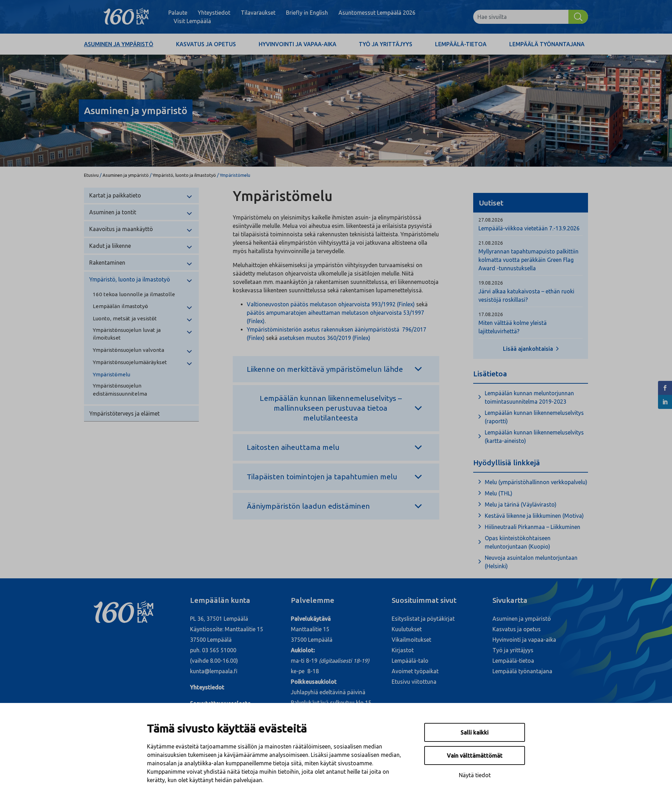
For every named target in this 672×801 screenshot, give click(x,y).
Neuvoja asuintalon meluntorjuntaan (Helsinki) (531, 562)
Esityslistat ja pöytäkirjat (423, 618)
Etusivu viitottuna (414, 681)
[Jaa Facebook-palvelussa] (665, 388)
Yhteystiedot (214, 12)
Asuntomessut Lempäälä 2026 (376, 12)
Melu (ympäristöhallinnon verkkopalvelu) (536, 482)
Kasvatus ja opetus (206, 44)
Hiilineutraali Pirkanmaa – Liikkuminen (532, 527)
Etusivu (91, 175)
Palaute (177, 12)
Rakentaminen (107, 262)
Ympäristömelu (111, 374)
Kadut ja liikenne (110, 246)
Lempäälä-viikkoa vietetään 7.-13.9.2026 (529, 228)
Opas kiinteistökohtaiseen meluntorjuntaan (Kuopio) (518, 542)
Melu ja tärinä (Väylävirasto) (520, 504)
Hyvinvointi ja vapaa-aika (297, 44)
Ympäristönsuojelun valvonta (128, 350)
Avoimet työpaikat (415, 671)
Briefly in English (307, 12)
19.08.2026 (490, 283)
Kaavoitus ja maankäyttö (121, 229)
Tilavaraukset (258, 12)
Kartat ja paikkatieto (115, 195)
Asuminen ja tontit (112, 212)
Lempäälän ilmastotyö (120, 306)
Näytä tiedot (475, 775)
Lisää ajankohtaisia (528, 349)
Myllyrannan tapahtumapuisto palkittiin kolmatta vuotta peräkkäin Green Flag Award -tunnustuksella (528, 259)
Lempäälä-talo (410, 660)
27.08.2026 (490, 220)
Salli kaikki (475, 732)
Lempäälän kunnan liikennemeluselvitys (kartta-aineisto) (534, 436)
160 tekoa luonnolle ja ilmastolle (134, 294)
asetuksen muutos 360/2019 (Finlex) (324, 338)
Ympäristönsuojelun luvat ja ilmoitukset (127, 334)
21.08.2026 (490, 243)
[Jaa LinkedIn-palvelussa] (665, 402)
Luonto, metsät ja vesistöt (125, 318)
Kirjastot (403, 650)
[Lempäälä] (126, 16)
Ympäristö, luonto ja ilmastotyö (184, 175)
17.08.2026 (490, 314)
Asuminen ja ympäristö (118, 44)
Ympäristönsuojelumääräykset (130, 362)
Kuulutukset (407, 629)
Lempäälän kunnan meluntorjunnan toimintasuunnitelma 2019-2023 (529, 397)
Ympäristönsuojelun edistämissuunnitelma (120, 390)
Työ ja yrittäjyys (385, 44)
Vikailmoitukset (411, 639)
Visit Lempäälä (192, 21)
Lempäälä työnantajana (546, 44)
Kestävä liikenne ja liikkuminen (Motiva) (534, 516)
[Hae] (578, 17)
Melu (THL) (498, 493)
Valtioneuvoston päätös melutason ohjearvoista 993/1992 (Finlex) (331, 304)
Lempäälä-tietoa (460, 44)
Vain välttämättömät (475, 755)
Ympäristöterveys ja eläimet (124, 413)
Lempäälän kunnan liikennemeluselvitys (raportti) (534, 417)
